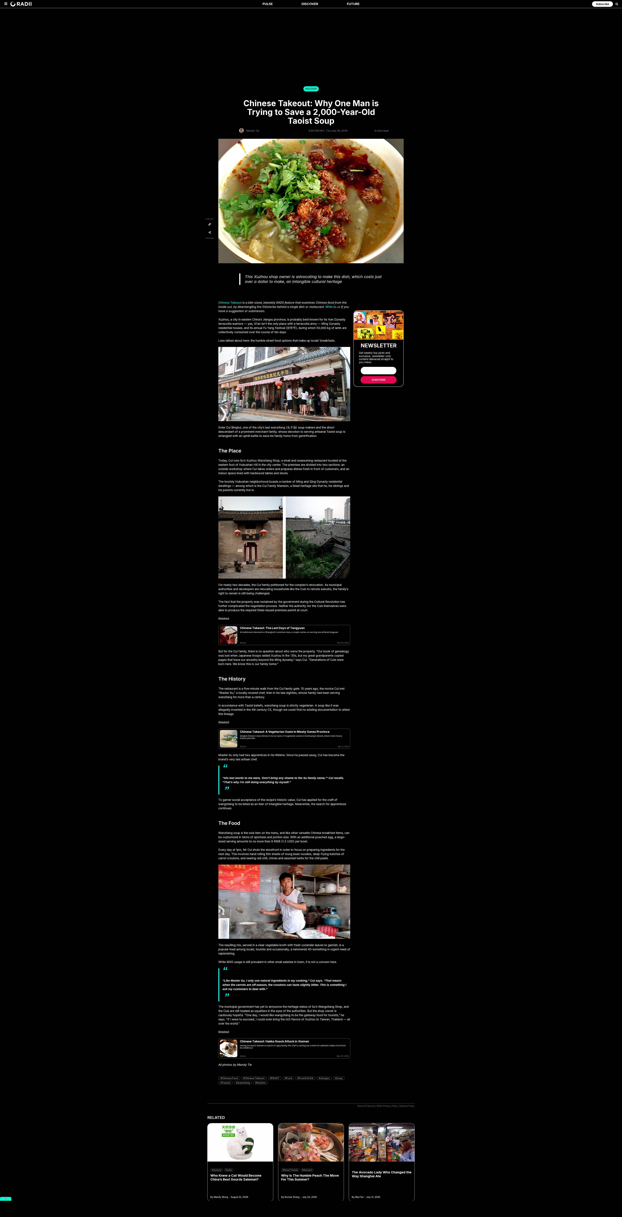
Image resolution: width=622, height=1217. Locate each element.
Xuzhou (261, 1082)
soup (339, 1078)
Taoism (226, 1082)
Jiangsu (325, 1078)
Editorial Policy (407, 1105)
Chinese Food (230, 1078)
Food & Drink (306, 1078)
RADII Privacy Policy (387, 1105)
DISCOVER (311, 88)
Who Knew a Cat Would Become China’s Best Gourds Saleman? (235, 1177)
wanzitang (244, 1082)
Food (289, 1078)
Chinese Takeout (230, 302)
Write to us (332, 307)
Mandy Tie (252, 130)
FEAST (275, 1078)
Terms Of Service (366, 1105)
